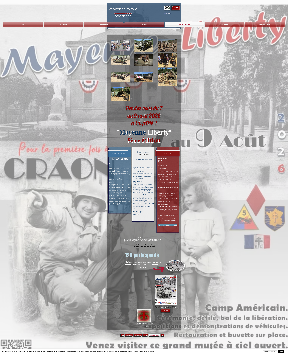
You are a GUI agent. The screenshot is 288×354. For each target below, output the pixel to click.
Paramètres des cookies (269, 351)
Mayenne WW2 (123, 9)
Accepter (281, 351)
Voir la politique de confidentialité (146, 351)
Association (123, 16)
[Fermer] (286, 351)
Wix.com (154, 338)
